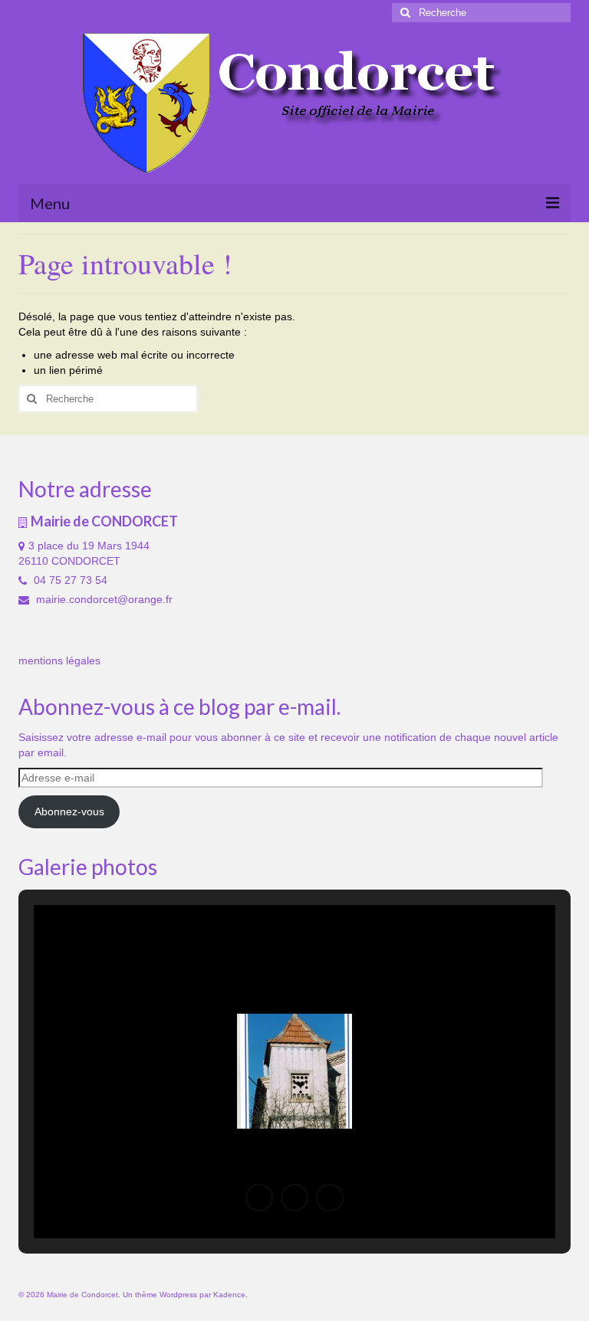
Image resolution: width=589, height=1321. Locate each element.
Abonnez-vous (69, 811)
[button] (259, 1197)
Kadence (229, 1294)
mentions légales (59, 660)
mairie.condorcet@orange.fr (103, 599)
